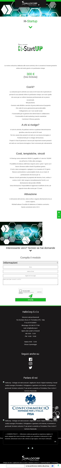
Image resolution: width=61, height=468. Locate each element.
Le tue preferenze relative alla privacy (37, 466)
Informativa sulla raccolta (15, 466)
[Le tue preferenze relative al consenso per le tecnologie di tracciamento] (58, 465)
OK (55, 441)
